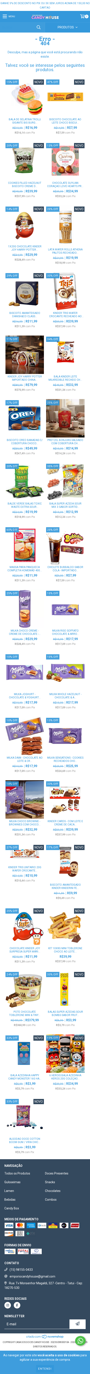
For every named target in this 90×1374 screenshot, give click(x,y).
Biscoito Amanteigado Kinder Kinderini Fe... (65, 886)
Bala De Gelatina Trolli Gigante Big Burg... (25, 121)
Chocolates (53, 1191)
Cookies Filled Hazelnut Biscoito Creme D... (24, 184)
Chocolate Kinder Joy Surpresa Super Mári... (24, 950)
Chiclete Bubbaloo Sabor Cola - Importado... (65, 569)
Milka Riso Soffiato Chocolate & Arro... (65, 632)
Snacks (50, 1182)
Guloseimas (12, 1182)
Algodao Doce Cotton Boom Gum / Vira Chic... (24, 1140)
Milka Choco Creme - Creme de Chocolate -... (25, 632)
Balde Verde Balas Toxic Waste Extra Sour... (25, 505)
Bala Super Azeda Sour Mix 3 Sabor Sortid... (65, 505)
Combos (51, 1199)
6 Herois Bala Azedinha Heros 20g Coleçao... (65, 1077)
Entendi (45, 1368)
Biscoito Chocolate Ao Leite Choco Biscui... (65, 121)
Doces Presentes (56, 1173)
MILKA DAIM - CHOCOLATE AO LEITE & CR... (25, 759)
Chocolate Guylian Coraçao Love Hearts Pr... (65, 184)
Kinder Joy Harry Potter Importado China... (25, 378)
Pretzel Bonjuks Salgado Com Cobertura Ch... (65, 442)
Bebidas (10, 1199)
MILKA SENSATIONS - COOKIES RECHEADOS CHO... (65, 759)
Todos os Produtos (17, 1173)
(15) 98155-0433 (21, 1269)
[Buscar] (38, 27)
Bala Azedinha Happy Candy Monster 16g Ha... (24, 1077)
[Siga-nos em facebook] (17, 1305)
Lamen (9, 1191)
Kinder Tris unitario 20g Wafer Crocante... (24, 869)
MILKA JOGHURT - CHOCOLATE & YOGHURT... (25, 696)
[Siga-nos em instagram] (7, 1305)
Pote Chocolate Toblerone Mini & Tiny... (24, 1013)
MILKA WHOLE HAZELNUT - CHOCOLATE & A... (65, 696)
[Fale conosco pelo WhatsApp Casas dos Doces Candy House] (80, 1341)
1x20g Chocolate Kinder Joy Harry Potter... (25, 248)
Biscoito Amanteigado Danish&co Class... (24, 315)
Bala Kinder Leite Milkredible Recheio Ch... (65, 378)
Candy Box (11, 1208)
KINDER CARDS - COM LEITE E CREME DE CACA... (65, 823)
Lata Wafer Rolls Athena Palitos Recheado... (65, 251)
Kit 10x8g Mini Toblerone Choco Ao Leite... (65, 950)
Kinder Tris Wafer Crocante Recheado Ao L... (65, 315)
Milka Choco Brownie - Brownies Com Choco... (24, 823)
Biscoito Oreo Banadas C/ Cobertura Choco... (25, 442)
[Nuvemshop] (45, 1338)
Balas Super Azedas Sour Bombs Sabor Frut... (65, 1013)
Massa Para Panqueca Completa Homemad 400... (24, 569)
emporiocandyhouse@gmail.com (32, 1276)
